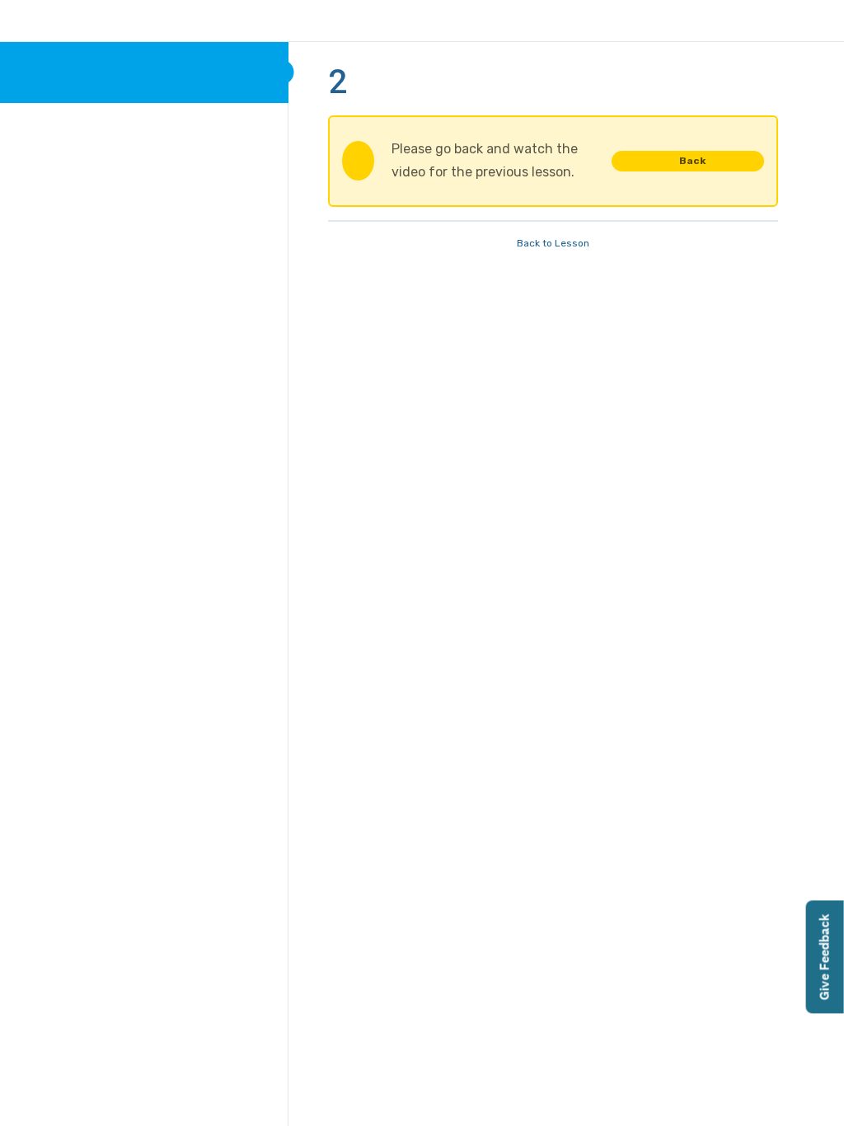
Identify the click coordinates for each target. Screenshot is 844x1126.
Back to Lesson (553, 243)
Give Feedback (824, 956)
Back (692, 161)
